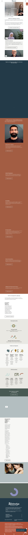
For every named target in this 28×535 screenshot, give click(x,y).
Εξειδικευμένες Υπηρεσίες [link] (9, 144)
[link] (2, 1)
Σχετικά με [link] (8, 16)
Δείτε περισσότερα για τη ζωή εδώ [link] (11, 47)
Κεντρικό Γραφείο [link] (8, 229)
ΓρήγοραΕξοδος (27, 4)
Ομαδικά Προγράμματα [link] (9, 173)
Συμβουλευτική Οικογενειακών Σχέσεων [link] (11, 286)
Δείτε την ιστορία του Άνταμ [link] (10, 414)
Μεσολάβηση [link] (7, 200)
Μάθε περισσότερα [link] (8, 479)
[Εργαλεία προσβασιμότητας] (4, 534)
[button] (5, 53)
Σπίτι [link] (5, 16)
